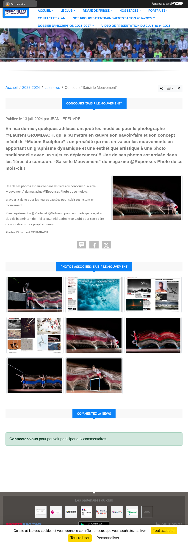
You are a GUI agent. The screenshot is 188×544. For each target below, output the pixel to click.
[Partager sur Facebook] (94, 244)
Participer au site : (161, 3)
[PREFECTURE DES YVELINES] (86, 512)
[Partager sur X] (106, 244)
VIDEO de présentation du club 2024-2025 (135, 26)
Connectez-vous (23, 439)
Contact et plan (51, 18)
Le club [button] (67, 11)
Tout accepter (164, 531)
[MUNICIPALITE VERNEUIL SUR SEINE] (132, 512)
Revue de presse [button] (96, 11)
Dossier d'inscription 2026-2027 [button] (64, 26)
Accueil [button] (44, 11)
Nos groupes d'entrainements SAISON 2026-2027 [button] (112, 18)
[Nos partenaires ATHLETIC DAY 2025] (116, 512)
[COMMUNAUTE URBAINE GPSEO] (71, 512)
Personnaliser (108, 538)
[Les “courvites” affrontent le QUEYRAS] (178, 88)
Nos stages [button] (128, 11)
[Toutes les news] (170, 88)
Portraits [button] (156, 11)
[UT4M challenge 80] (161, 88)
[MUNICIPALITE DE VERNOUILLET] (41, 512)
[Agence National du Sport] (101, 512)
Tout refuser (79, 538)
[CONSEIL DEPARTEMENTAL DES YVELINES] (56, 512)
